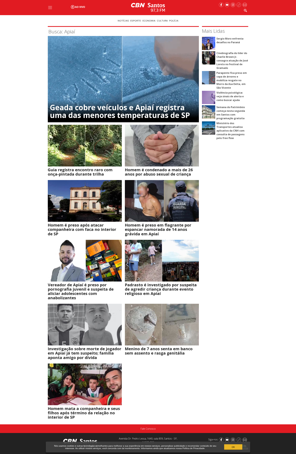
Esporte (135, 20)
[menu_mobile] (50, 7)
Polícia (173, 20)
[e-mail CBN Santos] (245, 4)
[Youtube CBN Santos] (228, 4)
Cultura (162, 20)
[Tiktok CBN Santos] (239, 4)
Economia (148, 20)
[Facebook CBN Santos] (222, 4)
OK (233, 447)
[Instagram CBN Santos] (233, 4)
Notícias (123, 20)
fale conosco (148, 428)
